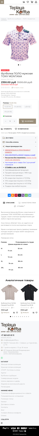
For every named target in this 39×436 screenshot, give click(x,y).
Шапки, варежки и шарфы (10, 381)
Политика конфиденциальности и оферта (16, 393)
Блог (2, 410)
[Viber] (22, 195)
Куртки (3, 373)
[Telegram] (29, 195)
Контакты (4, 407)
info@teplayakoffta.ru (11, 340)
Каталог (4, 402)
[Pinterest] (16, 195)
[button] (18, 64)
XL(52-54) (7, 107)
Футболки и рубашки (8, 375)
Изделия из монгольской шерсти (13, 384)
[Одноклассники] (12, 195)
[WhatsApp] (26, 195)
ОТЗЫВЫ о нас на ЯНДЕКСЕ (15, 167)
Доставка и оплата (7, 404)
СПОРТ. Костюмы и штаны (10, 370)
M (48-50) (17, 107)
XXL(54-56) (8, 112)
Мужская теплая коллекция (11, 367)
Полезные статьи (7, 399)
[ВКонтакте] (9, 195)
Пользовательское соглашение (12, 396)
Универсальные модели (9, 378)
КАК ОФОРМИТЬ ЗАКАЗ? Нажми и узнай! (20, 155)
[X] (19, 195)
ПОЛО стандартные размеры (26, 133)
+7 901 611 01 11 (7, 335)
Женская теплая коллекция (11, 364)
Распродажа (12, 133)
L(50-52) (27, 107)
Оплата (3, 415)
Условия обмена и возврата (11, 413)
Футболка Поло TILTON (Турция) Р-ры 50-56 (8, 304)
